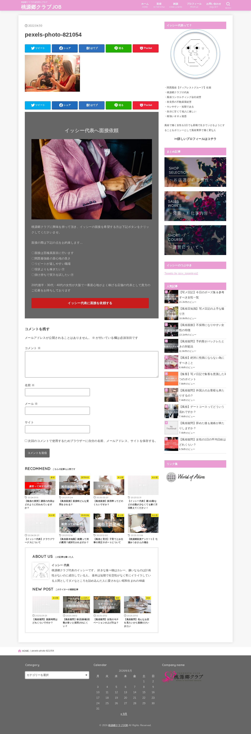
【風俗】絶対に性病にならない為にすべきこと (201, 360)
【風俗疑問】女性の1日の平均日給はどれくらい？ (202, 442)
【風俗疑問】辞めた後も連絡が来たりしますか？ (201, 426)
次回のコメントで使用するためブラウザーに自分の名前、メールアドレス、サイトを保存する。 (93, 440)
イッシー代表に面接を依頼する (90, 303)
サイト (29, 422)
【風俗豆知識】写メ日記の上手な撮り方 (201, 311)
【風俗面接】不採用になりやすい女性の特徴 (201, 328)
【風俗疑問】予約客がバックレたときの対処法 (201, 344)
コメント (33, 348)
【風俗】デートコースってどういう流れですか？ (201, 409)
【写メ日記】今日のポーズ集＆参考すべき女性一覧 (201, 295)
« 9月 (124, 714)
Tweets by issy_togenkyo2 (181, 273)
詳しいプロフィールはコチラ (197, 138)
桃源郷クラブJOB (41, 7)
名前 (30, 385)
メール (31, 403)
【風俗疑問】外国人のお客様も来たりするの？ (201, 393)
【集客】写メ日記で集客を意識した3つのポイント (202, 377)
